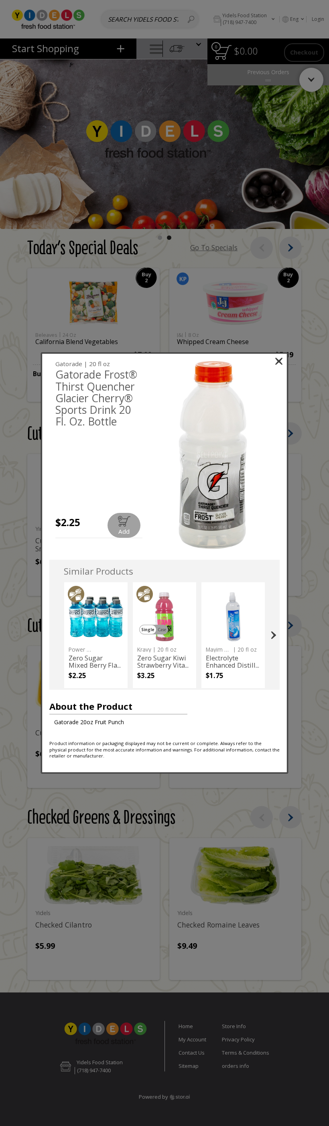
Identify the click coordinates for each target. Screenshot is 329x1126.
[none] (95, 635)
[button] (212, 455)
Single (147, 629)
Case (162, 629)
